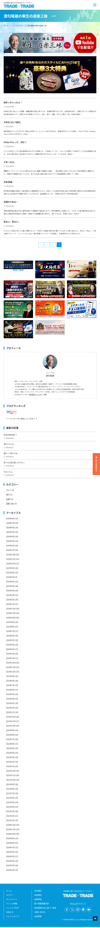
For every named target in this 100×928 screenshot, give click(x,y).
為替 (8, 499)
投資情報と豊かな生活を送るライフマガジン (18, 3)
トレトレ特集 (11, 903)
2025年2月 (10, 599)
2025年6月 (10, 581)
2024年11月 (11, 613)
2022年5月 (10, 748)
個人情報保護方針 (41, 903)
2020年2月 (10, 870)
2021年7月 (10, 793)
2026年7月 (10, 523)
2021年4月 (10, 807)
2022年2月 (10, 761)
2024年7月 (10, 631)
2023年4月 (10, 698)
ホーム (6, 25)
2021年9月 (10, 784)
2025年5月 (10, 586)
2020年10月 (11, 834)
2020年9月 (10, 838)
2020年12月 (11, 825)
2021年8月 (10, 788)
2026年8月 (10, 518)
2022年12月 (11, 716)
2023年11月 (11, 667)
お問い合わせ (39, 912)
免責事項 (38, 899)
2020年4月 (10, 861)
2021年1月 (10, 820)
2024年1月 (10, 658)
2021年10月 (11, 779)
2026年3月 (10, 541)
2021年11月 (11, 775)
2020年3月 (10, 865)
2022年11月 (11, 721)
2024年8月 (10, 626)
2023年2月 (10, 707)
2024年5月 (10, 640)
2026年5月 (10, 532)
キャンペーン (11, 899)
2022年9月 (10, 730)
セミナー (10, 895)
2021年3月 (10, 811)
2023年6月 (10, 689)
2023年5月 (10, 694)
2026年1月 (10, 550)
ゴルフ (9, 490)
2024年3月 (10, 649)
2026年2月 (10, 545)
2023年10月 (11, 671)
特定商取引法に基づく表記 (45, 908)
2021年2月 (10, 816)
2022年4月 (10, 752)
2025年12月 (11, 554)
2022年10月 (11, 725)
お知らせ (10, 912)
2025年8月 (10, 572)
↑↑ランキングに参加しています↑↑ (21, 418)
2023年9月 (10, 676)
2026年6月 (10, 527)
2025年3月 (10, 595)
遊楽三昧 (9, 503)
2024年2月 (10, 653)
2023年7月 (10, 685)
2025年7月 (10, 577)
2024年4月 (10, 644)
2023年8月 (10, 680)
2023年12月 (11, 662)
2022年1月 (10, 766)
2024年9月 (10, 622)
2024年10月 (11, 617)
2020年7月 (10, 847)
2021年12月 (11, 770)
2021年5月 (10, 802)
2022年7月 (10, 739)
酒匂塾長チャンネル (35, 394)
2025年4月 (10, 590)
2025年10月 (11, 563)
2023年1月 (10, 712)
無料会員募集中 (96, 465)
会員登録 (38, 916)
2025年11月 (11, 559)
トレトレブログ (17, 25)
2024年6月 (10, 635)
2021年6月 (10, 797)
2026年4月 (10, 536)
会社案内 (38, 891)
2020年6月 (10, 852)
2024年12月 (11, 608)
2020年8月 (10, 843)
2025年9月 (10, 568)
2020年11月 (11, 829)
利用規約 (38, 895)
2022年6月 (10, 743)
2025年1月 (10, 604)
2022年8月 (10, 734)
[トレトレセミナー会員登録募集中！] (18, 266)
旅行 (8, 494)
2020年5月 (10, 856)
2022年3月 (10, 757)
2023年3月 (10, 703)
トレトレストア (12, 916)
